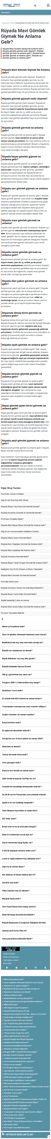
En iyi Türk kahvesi (11, 1096)
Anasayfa (5, 12)
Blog (13, 23)
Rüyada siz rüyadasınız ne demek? (17, 992)
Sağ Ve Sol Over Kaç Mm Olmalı (14, 500)
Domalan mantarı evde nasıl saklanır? (18, 1020)
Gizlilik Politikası (9, 954)
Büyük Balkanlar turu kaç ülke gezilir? (18, 998)
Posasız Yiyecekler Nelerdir (12, 613)
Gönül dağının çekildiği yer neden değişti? (20, 1080)
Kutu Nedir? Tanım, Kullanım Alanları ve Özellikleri (23, 1121)
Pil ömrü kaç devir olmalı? (14, 1115)
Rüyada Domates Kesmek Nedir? (15, 556)
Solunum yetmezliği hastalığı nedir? (18, 1046)
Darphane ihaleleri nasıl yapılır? (16, 1109)
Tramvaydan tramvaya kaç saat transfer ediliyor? (23, 1112)
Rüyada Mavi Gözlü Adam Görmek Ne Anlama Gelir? (23, 607)
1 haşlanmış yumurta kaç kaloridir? (17, 1058)
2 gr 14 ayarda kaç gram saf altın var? (18, 1023)
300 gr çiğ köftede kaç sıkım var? (16, 1036)
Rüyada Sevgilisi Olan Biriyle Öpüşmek (18, 1039)
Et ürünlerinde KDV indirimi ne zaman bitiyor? (21, 1102)
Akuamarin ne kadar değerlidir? (16, 1049)
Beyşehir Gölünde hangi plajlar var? (17, 1106)
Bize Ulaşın (7, 963)
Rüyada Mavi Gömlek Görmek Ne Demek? (18, 575)
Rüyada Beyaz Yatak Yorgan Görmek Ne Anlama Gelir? (24, 563)
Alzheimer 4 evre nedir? (13, 1093)
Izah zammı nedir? (11, 1124)
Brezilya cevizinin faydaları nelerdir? (18, 1055)
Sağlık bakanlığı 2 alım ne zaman (15, 600)
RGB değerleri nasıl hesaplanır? (16, 1008)
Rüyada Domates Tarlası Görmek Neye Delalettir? (22, 588)
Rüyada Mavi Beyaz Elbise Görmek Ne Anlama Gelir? (23, 525)
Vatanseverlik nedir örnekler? (15, 1030)
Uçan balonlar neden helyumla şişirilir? (19, 1071)
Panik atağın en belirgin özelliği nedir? (18, 1017)
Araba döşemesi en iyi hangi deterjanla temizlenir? (23, 1001)
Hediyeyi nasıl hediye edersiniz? (16, 1042)
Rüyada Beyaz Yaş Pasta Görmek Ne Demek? (20, 506)
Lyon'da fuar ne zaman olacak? (16, 1090)
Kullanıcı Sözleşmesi (11, 957)
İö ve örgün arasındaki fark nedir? (17, 1128)
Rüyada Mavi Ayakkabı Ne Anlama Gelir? (18, 550)
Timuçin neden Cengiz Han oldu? (16, 1033)
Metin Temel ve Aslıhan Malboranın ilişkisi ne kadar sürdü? (26, 1087)
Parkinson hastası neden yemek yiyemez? (20, 1027)
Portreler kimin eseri (9, 582)
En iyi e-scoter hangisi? (13, 1065)
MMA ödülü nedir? (11, 1005)
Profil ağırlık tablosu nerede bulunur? (18, 1068)
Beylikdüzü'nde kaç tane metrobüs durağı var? (22, 989)
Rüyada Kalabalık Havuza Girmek (16, 1011)
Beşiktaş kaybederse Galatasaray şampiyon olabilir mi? (25, 1099)
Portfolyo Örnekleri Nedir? (12, 519)
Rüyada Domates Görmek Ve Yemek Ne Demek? (21, 513)
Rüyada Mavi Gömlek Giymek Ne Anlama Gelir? (33, 23)
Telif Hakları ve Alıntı (11, 960)
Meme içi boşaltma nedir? (14, 979)
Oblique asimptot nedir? (13, 995)
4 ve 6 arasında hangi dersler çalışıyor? (19, 1061)
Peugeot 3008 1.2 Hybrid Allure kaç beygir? (20, 1052)
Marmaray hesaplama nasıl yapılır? (17, 1083)
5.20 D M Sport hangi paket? (15, 1118)
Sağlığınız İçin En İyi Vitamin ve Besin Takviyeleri (22, 569)
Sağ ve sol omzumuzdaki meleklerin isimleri (20, 531)
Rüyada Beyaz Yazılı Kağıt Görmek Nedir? (19, 594)
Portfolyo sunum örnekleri (12, 494)
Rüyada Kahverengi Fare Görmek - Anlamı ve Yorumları (25, 1014)
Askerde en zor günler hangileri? (16, 986)
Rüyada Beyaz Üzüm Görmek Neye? (16, 538)
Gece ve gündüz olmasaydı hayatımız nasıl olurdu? (24, 982)
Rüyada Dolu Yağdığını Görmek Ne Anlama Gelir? (22, 544)
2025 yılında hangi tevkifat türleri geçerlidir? (21, 1074)
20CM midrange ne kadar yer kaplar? (18, 1077)
